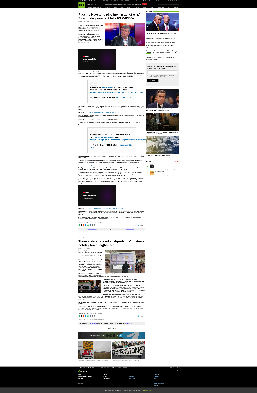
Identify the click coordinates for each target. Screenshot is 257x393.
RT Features (136, 7)
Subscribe (152, 80)
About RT (156, 378)
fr (88, 367)
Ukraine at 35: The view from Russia (156, 155)
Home (80, 10)
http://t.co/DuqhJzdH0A (100, 140)
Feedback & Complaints (159, 383)
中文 (94, 0)
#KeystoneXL (107, 87)
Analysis (144, 7)
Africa (128, 7)
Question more (93, 4)
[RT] (105, 0)
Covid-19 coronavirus (95, 319)
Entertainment (161, 7)
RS (91, 0)
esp (81, 367)
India (122, 7)
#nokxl (121, 140)
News (79, 374)
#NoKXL (114, 92)
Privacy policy (156, 376)
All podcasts (176, 161)
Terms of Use (156, 374)
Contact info (156, 381)
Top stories (149, 11)
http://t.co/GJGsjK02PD (100, 92)
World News (107, 7)
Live (129, 374)
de (86, 367)
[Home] (81, 5)
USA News (85, 10)
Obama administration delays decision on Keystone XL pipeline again (104, 208)
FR (89, 0)
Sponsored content (132, 381)
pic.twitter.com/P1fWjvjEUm (136, 140)
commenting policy (92, 229)
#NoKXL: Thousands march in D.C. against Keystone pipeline (102, 112)
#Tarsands (108, 137)
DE (87, 0)
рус (84, 367)
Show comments (112, 234)
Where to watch (131, 378)
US (103, 319)
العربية (79, 0)
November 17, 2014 (124, 98)
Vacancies (156, 385)
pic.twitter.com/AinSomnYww (130, 92)
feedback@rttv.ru (130, 229)
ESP (82, 0)
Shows (169, 7)
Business (115, 7)
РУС (85, 0)
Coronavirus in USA (83, 319)
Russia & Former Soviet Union (94, 7)
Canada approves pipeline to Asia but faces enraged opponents (103, 165)
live (144, 4)
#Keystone (99, 137)
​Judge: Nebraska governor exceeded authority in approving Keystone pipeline (93, 360)
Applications (131, 376)
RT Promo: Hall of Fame (159, 380)
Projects (176, 7)
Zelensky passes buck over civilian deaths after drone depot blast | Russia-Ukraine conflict (123, 4)
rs (90, 367)
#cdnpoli (114, 140)
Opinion (152, 7)
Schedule (130, 380)
